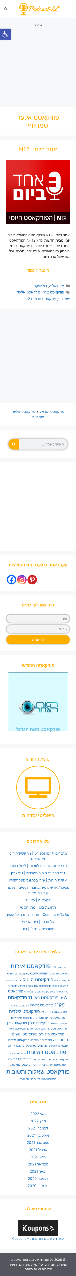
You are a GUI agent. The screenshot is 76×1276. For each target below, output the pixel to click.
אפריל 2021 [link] (38, 1150)
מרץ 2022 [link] (38, 1121)
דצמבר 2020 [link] (38, 1178)
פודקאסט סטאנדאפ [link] (40, 1028)
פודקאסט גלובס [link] (40, 973)
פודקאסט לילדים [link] (24, 1011)
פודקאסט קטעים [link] (34, 1045)
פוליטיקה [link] (40, 286)
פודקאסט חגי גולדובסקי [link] (39, 986)
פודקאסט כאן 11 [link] (43, 997)
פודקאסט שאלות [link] (22, 1064)
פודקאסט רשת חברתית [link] (51, 1064)
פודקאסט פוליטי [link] (41, 1040)
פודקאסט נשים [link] (59, 1028)
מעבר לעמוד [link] (38, 270)
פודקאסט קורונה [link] (52, 1046)
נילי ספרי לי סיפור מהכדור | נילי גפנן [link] (38, 873)
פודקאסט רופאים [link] (42, 1059)
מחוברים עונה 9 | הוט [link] (38, 929)
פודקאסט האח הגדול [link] (38, 729)
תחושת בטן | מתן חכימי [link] (38, 907)
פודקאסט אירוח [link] (31, 966)
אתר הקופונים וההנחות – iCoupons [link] (38, 1238)
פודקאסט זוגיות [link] (14, 980)
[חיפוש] (13, 444)
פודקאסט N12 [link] (53, 292)
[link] (5, 34)
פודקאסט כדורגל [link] (41, 1005)
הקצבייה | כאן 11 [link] (38, 900)
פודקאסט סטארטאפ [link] (19, 1028)
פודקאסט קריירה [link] (16, 1046)
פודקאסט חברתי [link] (60, 986)
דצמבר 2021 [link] (38, 1128)
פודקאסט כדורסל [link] (20, 1005)
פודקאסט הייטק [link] (38, 979)
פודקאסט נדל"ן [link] (39, 1023)
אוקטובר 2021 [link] (38, 1135)
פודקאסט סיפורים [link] (51, 1034)
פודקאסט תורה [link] (28, 1079)
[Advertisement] (38, 65)
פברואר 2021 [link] (38, 1164)
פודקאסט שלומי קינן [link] (46, 1079)
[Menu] (70, 9)
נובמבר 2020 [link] (38, 1186)
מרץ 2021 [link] (38, 1157)
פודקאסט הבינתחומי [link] (18, 973)
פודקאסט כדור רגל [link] (54, 1012)
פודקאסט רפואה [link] (19, 1059)
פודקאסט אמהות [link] (60, 973)
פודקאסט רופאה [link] (60, 1059)
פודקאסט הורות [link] (62, 980)
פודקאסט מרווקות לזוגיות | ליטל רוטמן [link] (38, 866)
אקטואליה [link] (56, 286)
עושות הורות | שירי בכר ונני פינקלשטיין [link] (38, 880)
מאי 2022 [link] (38, 1114)
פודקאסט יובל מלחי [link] (34, 991)
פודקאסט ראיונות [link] (46, 1052)
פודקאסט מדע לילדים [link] (21, 1018)
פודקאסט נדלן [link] (17, 1023)
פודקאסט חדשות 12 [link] (41, 299)
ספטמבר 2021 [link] (38, 1142)
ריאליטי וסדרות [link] (38, 815)
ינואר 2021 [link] (38, 1171)
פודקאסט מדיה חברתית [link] (49, 1018)
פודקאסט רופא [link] (18, 1053)
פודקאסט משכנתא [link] (60, 1023)
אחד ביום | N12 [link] (38, 149)
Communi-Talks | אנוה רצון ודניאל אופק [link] (38, 914)
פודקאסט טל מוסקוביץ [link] (57, 991)
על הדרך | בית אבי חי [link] (38, 922)
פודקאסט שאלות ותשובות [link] (38, 1071)
